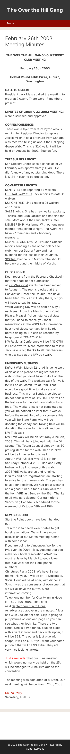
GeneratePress (35, 748)
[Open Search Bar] (65, 23)
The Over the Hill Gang (35, 10)
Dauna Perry (13, 693)
